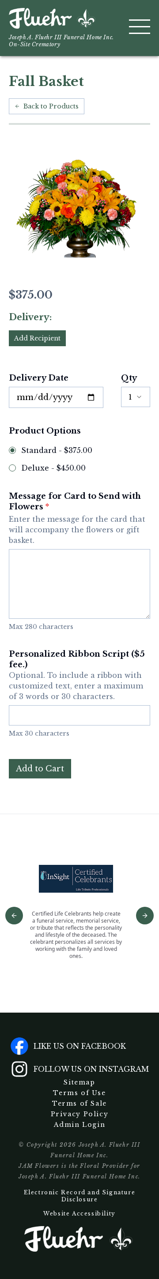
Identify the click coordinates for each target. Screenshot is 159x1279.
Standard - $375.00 (56, 450)
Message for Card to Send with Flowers (77, 518)
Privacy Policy (79, 1114)
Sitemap (79, 1082)
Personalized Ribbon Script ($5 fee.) (77, 675)
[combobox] (135, 397)
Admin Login (80, 1125)
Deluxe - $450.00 (53, 468)
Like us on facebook (80, 1046)
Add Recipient (37, 338)
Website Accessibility (79, 1213)
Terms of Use (79, 1093)
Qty (129, 378)
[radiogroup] (79, 459)
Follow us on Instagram (91, 1069)
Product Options (45, 431)
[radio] (12, 450)
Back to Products (51, 106)
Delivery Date (38, 378)
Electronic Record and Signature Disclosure (80, 1196)
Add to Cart (40, 769)
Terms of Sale (79, 1103)
